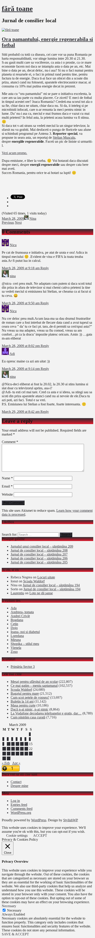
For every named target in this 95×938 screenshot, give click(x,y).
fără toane (17, 9)
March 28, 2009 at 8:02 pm (21, 346)
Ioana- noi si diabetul (25, 632)
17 (8, 749)
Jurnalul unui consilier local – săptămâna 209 (42, 546)
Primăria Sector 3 (23, 666)
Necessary (14, 910)
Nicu (13, 245)
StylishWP (70, 820)
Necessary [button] (9, 906)
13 (22, 744)
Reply (44, 268)
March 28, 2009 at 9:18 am (21, 268)
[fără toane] (10, 30)
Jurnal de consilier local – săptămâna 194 (51, 585)
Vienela (16, 648)
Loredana (17, 636)
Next (18, 222)
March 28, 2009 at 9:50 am (21, 303)
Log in (15, 801)
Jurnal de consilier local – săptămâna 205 (39, 562)
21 (26, 749)
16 (4, 749)
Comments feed (21, 809)
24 (8, 753)
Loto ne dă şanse (41, 593)
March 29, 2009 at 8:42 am (21, 412)
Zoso (14, 652)
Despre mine (19, 786)
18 (13, 749)
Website (7, 494)
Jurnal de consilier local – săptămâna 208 (39, 550)
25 (13, 753)
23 (4, 753)
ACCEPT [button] (40, 835)
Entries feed (19, 805)
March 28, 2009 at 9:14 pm (21, 369)
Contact (16, 782)
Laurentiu (17, 593)
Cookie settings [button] (17, 835)
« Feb (6, 763)
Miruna (16, 640)
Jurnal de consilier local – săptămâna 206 (39, 558)
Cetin (14, 624)
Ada (14, 608)
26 (17, 753)
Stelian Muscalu (64, 137)
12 (17, 744)
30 (4, 758)
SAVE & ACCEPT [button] (15, 934)
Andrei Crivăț (20, 616)
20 (22, 749)
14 (26, 744)
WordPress (38, 820)
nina (13, 276)
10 (8, 744)
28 (26, 753)
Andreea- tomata (22, 612)
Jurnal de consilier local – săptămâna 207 (39, 554)
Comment (10, 442)
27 (22, 753)
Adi (12, 354)
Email (7, 486)
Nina (32, 218)
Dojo (14, 628)
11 (13, 744)
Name (7, 478)
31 (8, 758)
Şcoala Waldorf (34, 581)
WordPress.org (21, 812)
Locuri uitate (46, 577)
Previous (8, 222)
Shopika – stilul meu (25, 644)
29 (30, 753)
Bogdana (17, 620)
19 (17, 749)
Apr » (16, 763)
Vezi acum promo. (14, 153)
